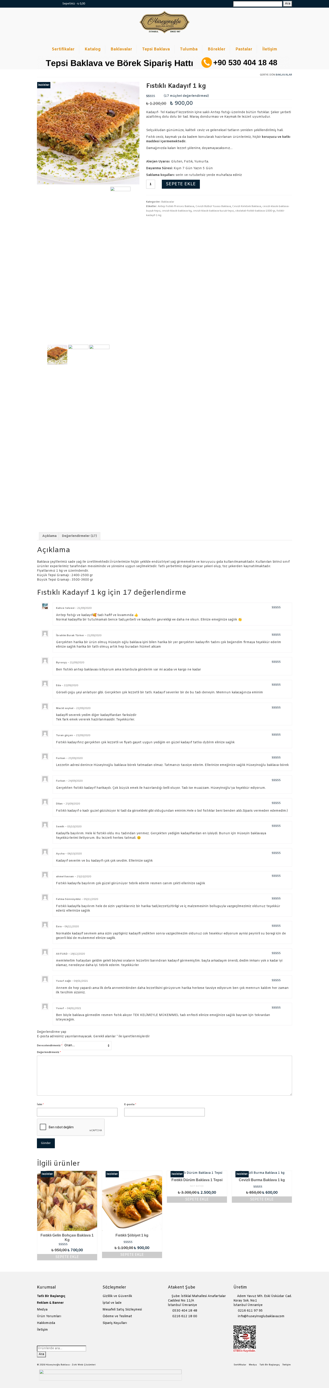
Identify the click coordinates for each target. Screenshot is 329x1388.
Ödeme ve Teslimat (117, 1316)
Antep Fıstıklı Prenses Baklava (176, 206)
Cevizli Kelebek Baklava (246, 206)
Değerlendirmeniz (49, 1052)
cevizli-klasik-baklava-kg (177, 210)
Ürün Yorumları (49, 1316)
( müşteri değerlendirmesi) (186, 96)
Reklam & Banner (50, 1303)
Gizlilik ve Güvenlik (117, 1296)
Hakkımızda (46, 1323)
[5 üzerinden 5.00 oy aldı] (67, 1244)
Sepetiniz (73, 4)
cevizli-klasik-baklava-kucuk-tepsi (213, 210)
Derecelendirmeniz (49, 1045)
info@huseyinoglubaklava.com (260, 1316)
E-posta (130, 1104)
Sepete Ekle (181, 184)
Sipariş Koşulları (115, 1323)
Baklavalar (284, 74)
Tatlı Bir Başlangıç (51, 1296)
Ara (287, 4)
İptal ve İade (112, 1303)
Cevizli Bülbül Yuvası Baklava (213, 206)
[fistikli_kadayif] (88, 133)
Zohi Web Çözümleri (84, 1364)
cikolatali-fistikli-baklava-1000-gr (255, 210)
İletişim (42, 1330)
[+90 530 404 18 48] (53, 4)
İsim (40, 1104)
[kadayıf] (99, 354)
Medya (42, 1310)
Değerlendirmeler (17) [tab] (79, 536)
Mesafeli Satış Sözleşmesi (122, 1310)
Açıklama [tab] (49, 536)
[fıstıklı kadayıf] (78, 354)
